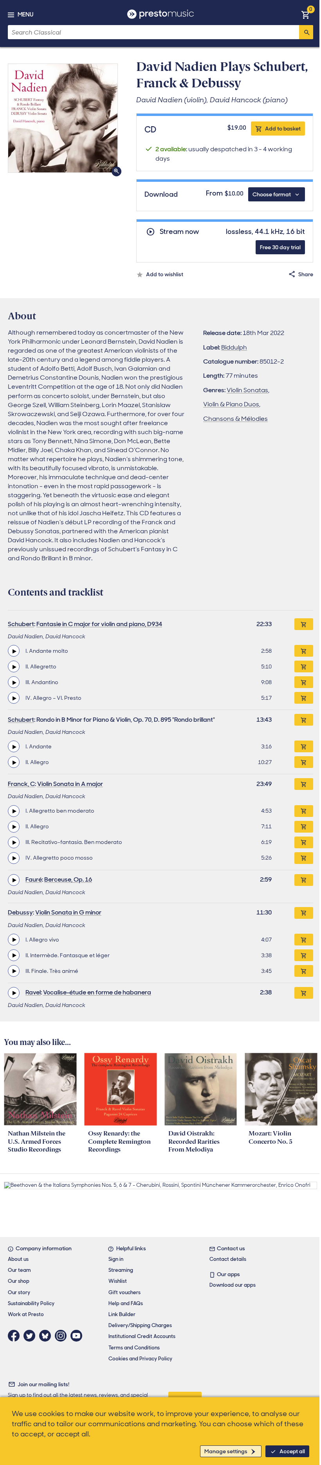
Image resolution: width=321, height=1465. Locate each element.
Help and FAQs (125, 1303)
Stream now (179, 231)
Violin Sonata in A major (70, 784)
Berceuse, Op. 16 (68, 879)
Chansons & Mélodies (235, 419)
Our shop (18, 1281)
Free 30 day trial (280, 247)
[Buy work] (303, 624)
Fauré (33, 879)
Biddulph (234, 347)
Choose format (271, 194)
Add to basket (283, 128)
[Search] (306, 32)
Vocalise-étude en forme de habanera (97, 992)
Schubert (21, 624)
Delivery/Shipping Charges (140, 1325)
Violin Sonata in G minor (68, 912)
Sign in (115, 1259)
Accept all (292, 1451)
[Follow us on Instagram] (62, 1336)
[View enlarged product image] (63, 118)
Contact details (227, 1259)
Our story (19, 1292)
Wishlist (117, 1281)
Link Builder (121, 1314)
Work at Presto (26, 1314)
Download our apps (232, 1285)
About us (18, 1259)
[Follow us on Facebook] (15, 1336)
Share (305, 274)
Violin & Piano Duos (231, 404)
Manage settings (225, 1451)
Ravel (33, 992)
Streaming (120, 1270)
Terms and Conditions (134, 1347)
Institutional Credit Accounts (141, 1336)
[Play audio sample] (14, 651)
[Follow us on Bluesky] (47, 1336)
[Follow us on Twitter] (31, 1336)
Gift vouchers (124, 1292)
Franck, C (21, 784)
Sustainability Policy (31, 1303)
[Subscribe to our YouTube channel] (78, 1336)
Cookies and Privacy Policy (140, 1358)
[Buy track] (303, 651)
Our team (19, 1270)
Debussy (20, 912)
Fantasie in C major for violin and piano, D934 (99, 624)
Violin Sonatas (247, 390)
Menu (25, 14)
